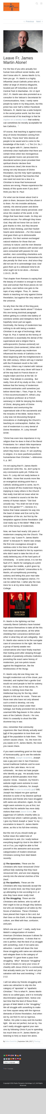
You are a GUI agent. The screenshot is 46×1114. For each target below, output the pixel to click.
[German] (18, 1055)
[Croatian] (9, 1055)
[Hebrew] (4, 1059)
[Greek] (20, 1055)
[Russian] (18, 1059)
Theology (37, 1041)
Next (38, 21)
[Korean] (9, 1059)
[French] (16, 1055)
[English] (11, 1055)
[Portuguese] (16, 1059)
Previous (30, 21)
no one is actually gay (24, 789)
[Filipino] (13, 1055)
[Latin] (11, 1059)
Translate (10, 1068)
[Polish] (13, 1059)
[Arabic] (4, 1055)
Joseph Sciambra (24, 758)
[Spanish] (20, 1059)
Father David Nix (11, 1041)
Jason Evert (26, 812)
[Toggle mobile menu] (41, 3)
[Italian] (7, 1059)
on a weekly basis (15, 120)
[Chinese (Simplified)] (7, 1055)
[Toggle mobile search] (37, 3)
